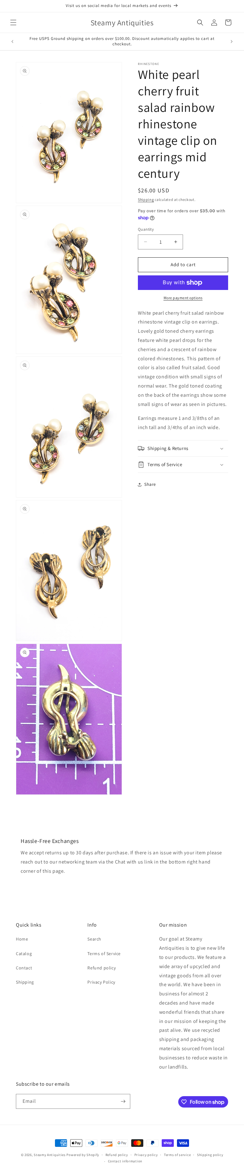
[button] (13, 22)
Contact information (125, 1161)
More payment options (183, 297)
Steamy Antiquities (50, 1155)
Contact (24, 968)
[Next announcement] (232, 41)
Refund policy (101, 968)
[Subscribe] (123, 1101)
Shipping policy (210, 1155)
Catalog (24, 953)
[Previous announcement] (12, 41)
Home (22, 939)
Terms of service (177, 1155)
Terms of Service (104, 953)
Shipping (146, 199)
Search (94, 939)
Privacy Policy (101, 982)
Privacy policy (146, 1155)
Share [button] (150, 484)
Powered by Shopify (82, 1155)
